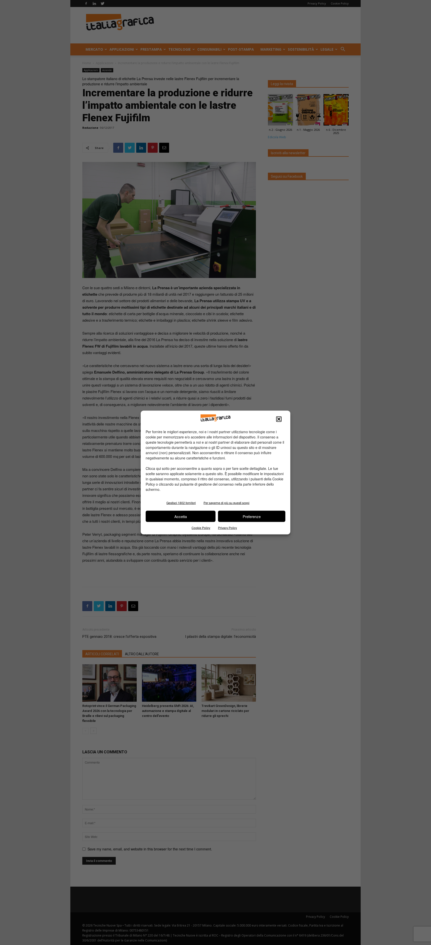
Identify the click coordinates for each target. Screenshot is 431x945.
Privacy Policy (227, 528)
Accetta (180, 516)
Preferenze (252, 516)
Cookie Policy (201, 528)
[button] (278, 419)
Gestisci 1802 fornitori (181, 503)
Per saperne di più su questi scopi (226, 503)
